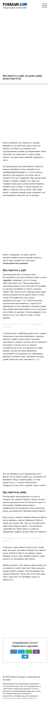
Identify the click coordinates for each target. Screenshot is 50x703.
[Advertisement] (25, 41)
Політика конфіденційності (24, 698)
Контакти (7, 698)
